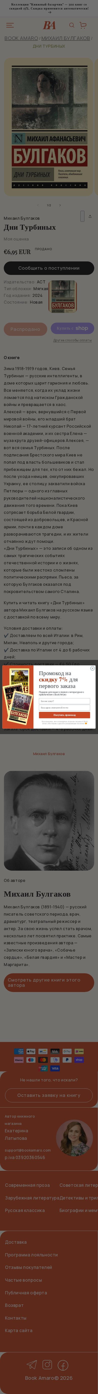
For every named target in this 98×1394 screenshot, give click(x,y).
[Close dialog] (92, 668)
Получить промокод (65, 715)
